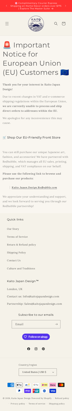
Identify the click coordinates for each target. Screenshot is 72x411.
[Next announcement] (65, 6)
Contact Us (14, 260)
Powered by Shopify (41, 398)
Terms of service (37, 403)
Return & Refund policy (21, 244)
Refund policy (62, 398)
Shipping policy (57, 403)
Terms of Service (17, 236)
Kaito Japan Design (21, 398)
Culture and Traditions (21, 268)
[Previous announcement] (6, 6)
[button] (7, 23)
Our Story (13, 228)
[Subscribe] (56, 324)
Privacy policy (18, 403)
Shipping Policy (16, 252)
